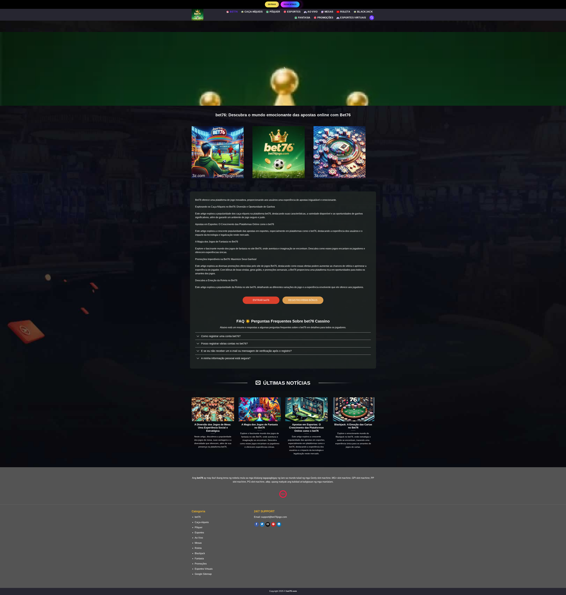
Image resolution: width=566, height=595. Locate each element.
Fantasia (304, 17)
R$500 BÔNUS (290, 4)
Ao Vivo (312, 11)
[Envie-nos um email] (267, 524)
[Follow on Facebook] (256, 524)
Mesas (329, 11)
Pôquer (275, 11)
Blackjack (365, 11)
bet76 (234, 11)
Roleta (345, 11)
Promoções (325, 17)
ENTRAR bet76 (261, 300)
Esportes (294, 11)
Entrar (272, 4)
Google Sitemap (203, 574)
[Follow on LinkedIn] (279, 524)
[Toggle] (198, 336)
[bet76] (204, 15)
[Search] (371, 17)
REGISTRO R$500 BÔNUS (302, 300)
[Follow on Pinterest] (273, 524)
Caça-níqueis (254, 11)
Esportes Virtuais (353, 17)
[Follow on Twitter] (262, 524)
